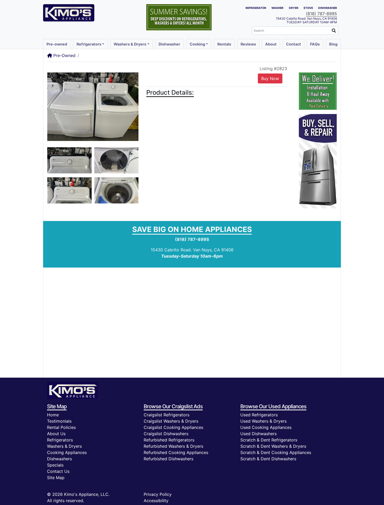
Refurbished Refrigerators (169, 439)
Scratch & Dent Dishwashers (268, 458)
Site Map (56, 477)
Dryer (293, 8)
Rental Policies (61, 427)
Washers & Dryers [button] (130, 44)
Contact (293, 44)
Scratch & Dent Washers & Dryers (273, 446)
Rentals (224, 44)
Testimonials (59, 421)
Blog (333, 44)
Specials (55, 465)
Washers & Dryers (64, 446)
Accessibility (156, 500)
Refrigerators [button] (89, 44)
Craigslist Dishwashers (166, 433)
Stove (308, 8)
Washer (277, 8)
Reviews (248, 44)
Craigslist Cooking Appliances (173, 427)
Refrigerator (256, 8)
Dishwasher (327, 8)
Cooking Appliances (67, 452)
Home (53, 414)
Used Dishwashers (258, 433)
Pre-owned (56, 44)
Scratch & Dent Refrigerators (268, 439)
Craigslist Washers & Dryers (171, 421)
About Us (56, 433)
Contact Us (58, 471)
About (271, 44)
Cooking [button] (197, 44)
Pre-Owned (63, 55)
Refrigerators (60, 439)
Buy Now (270, 78)
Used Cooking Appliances (266, 427)
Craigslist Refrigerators (166, 414)
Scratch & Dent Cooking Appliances (275, 452)
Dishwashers (59, 458)
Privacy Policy (158, 494)
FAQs (315, 44)
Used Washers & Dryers (263, 421)
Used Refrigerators (259, 414)
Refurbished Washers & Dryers (173, 446)
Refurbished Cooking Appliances (176, 452)
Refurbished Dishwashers (168, 458)
